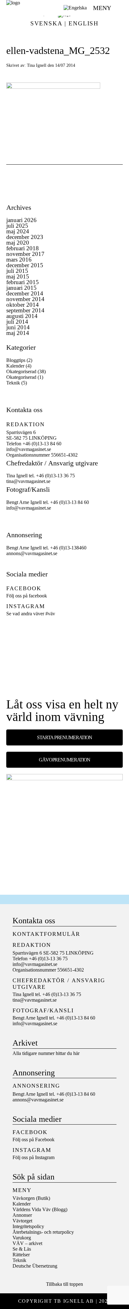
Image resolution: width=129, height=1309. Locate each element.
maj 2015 (17, 276)
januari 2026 (21, 220)
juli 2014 (17, 321)
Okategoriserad (21, 371)
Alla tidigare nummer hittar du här (46, 1053)
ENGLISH (84, 23)
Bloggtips (15, 360)
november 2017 (25, 254)
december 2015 (24, 265)
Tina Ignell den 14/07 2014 (51, 65)
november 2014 (25, 299)
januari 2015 (21, 287)
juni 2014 (18, 327)
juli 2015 (17, 271)
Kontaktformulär (46, 934)
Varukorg (22, 1237)
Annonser (22, 1215)
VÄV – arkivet (27, 1243)
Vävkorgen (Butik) (31, 1198)
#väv (50, 613)
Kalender (15, 365)
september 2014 (25, 310)
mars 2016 (19, 259)
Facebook (44, 1139)
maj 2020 (17, 242)
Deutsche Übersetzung (35, 1266)
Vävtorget (22, 1220)
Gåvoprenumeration (64, 759)
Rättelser (21, 1254)
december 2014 (24, 293)
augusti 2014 (22, 316)
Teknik (13, 382)
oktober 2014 (22, 304)
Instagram (44, 1157)
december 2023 (24, 237)
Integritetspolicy (28, 1226)
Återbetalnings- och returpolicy (43, 1232)
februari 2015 (22, 282)
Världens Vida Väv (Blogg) (40, 1209)
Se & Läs (22, 1249)
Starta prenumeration (64, 737)
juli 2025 (17, 225)
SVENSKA (46, 23)
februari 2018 (22, 248)
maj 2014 (17, 333)
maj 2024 (17, 231)
